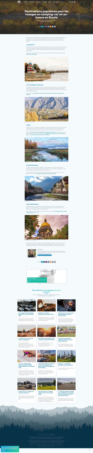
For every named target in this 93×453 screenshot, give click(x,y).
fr (74, 1)
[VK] (49, 435)
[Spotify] (44, 435)
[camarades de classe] (54, 435)
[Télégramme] (47, 435)
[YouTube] (52, 435)
